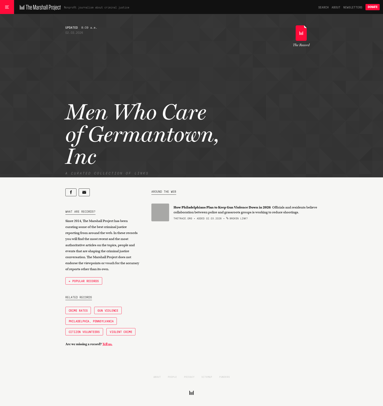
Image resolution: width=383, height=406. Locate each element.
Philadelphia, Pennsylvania (91, 321)
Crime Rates (78, 310)
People (172, 376)
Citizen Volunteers (84, 332)
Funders (224, 376)
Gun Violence (108, 310)
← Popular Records (84, 281)
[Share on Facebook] (70, 192)
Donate (372, 7)
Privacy (189, 376)
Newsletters (352, 7)
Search (323, 7)
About (336, 7)
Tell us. (107, 344)
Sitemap (206, 376)
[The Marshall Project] (39, 7)
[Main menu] (7, 7)
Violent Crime (121, 332)
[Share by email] (84, 192)
